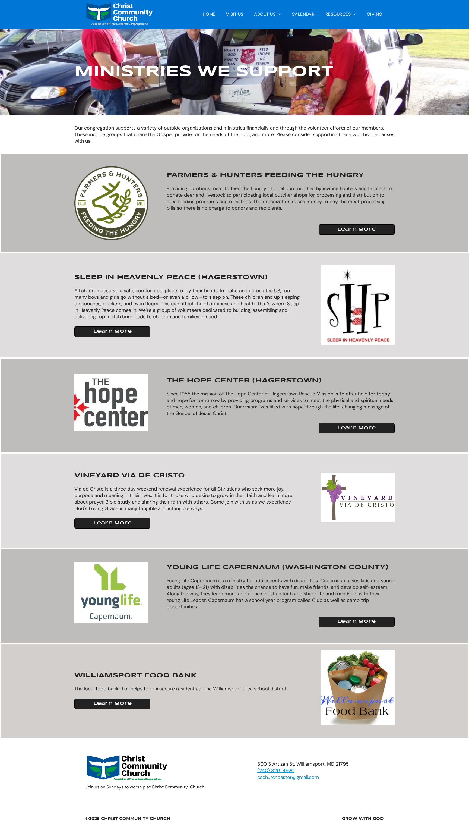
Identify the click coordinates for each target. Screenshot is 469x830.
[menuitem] (209, 14)
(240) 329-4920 (275, 770)
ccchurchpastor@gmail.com (288, 777)
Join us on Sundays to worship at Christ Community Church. (145, 787)
